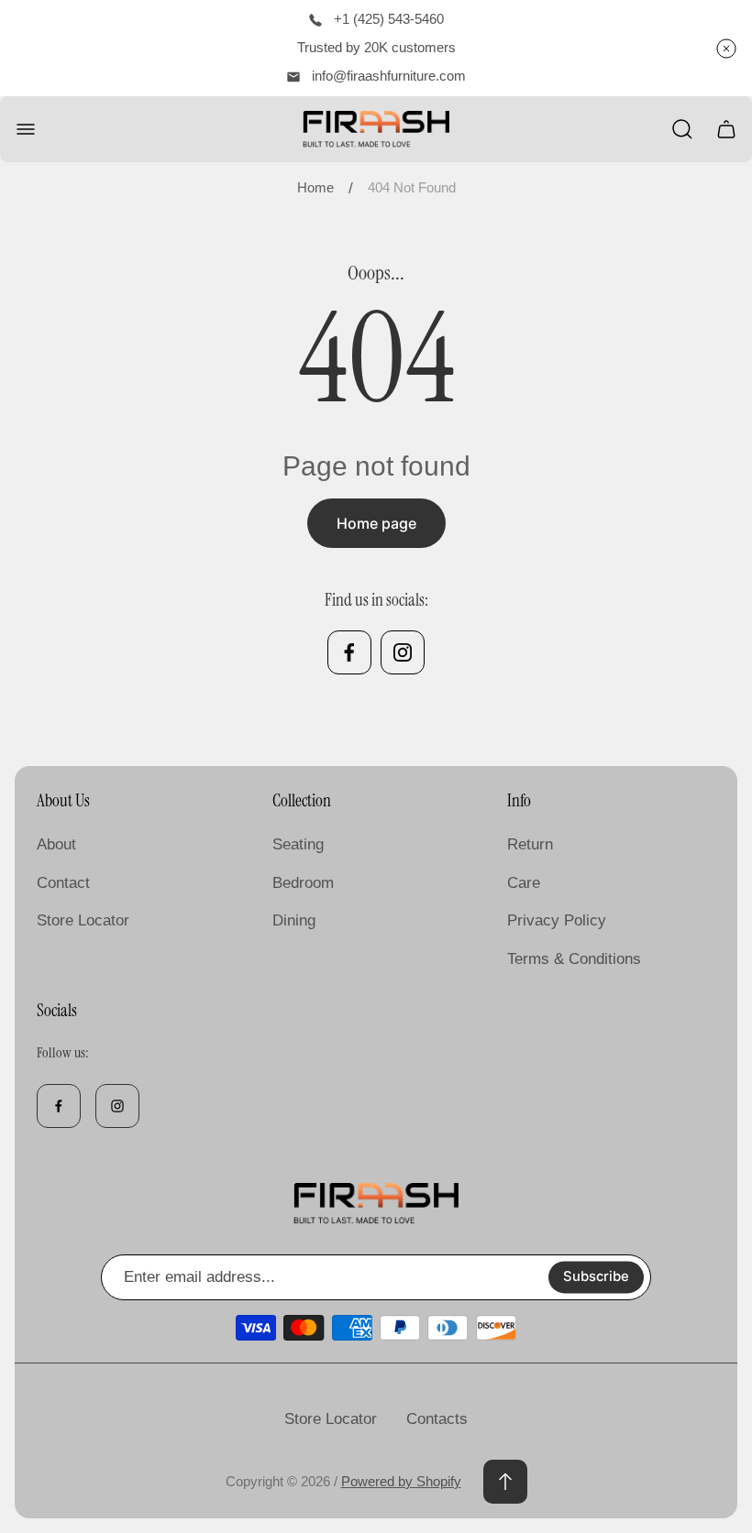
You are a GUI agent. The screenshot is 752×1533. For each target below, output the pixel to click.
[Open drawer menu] (26, 129)
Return (530, 844)
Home (315, 188)
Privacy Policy (556, 920)
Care (523, 883)
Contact (63, 883)
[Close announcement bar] (726, 49)
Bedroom (303, 883)
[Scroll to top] (505, 1482)
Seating (298, 844)
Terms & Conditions (574, 959)
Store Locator (83, 920)
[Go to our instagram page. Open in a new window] (403, 652)
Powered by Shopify (401, 1481)
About (56, 844)
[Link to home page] (376, 1204)
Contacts (437, 1419)
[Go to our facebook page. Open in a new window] (349, 652)
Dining (293, 920)
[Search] (682, 129)
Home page (376, 523)
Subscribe (596, 1276)
